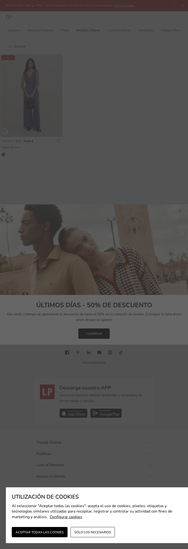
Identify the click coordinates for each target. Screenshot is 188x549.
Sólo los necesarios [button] (92, 532)
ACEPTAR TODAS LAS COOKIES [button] (40, 532)
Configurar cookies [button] (66, 517)
